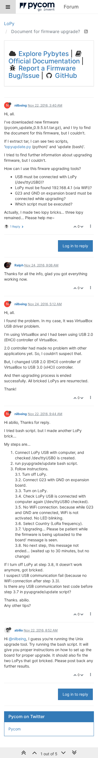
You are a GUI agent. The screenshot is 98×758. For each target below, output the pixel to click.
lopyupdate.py (18, 146)
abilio (18, 630)
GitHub (65, 76)
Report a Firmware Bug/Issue (42, 71)
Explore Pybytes (43, 54)
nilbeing (20, 105)
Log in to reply (75, 245)
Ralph (18, 265)
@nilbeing (17, 638)
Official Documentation (44, 61)
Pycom (14, 729)
